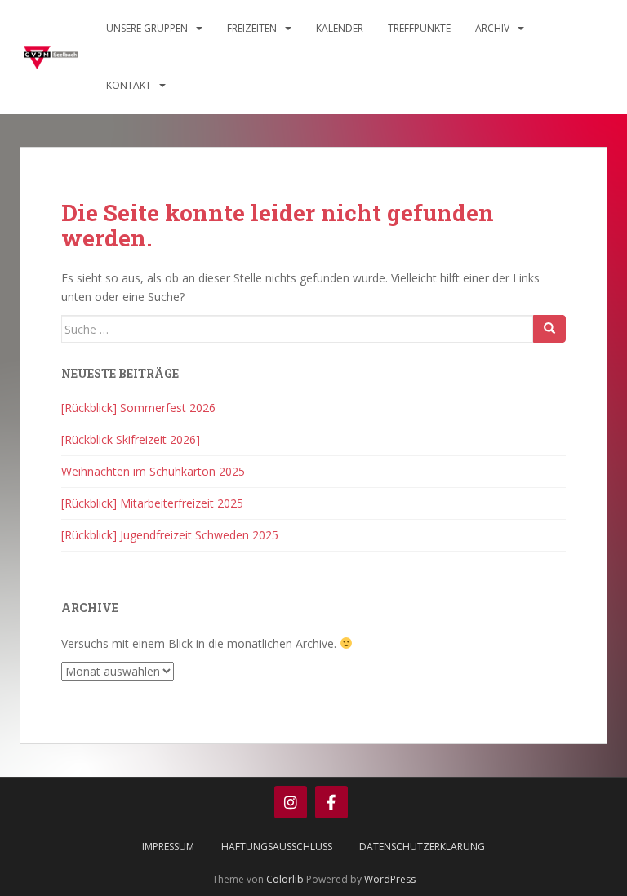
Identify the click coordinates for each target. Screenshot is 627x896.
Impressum (168, 847)
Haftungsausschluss (276, 847)
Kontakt (128, 85)
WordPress (390, 879)
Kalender (339, 28)
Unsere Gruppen (147, 28)
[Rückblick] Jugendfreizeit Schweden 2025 (169, 535)
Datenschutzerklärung (422, 847)
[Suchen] (549, 329)
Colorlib (285, 879)
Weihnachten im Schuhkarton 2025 (153, 471)
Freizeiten (252, 28)
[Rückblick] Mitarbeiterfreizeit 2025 (152, 503)
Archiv (492, 28)
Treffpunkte (419, 28)
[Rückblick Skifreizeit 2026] (130, 439)
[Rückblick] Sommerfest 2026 (138, 407)
